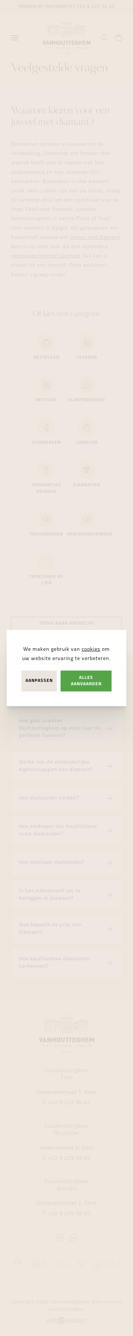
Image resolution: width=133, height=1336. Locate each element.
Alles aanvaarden (86, 681)
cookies (91, 649)
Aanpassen (39, 681)
